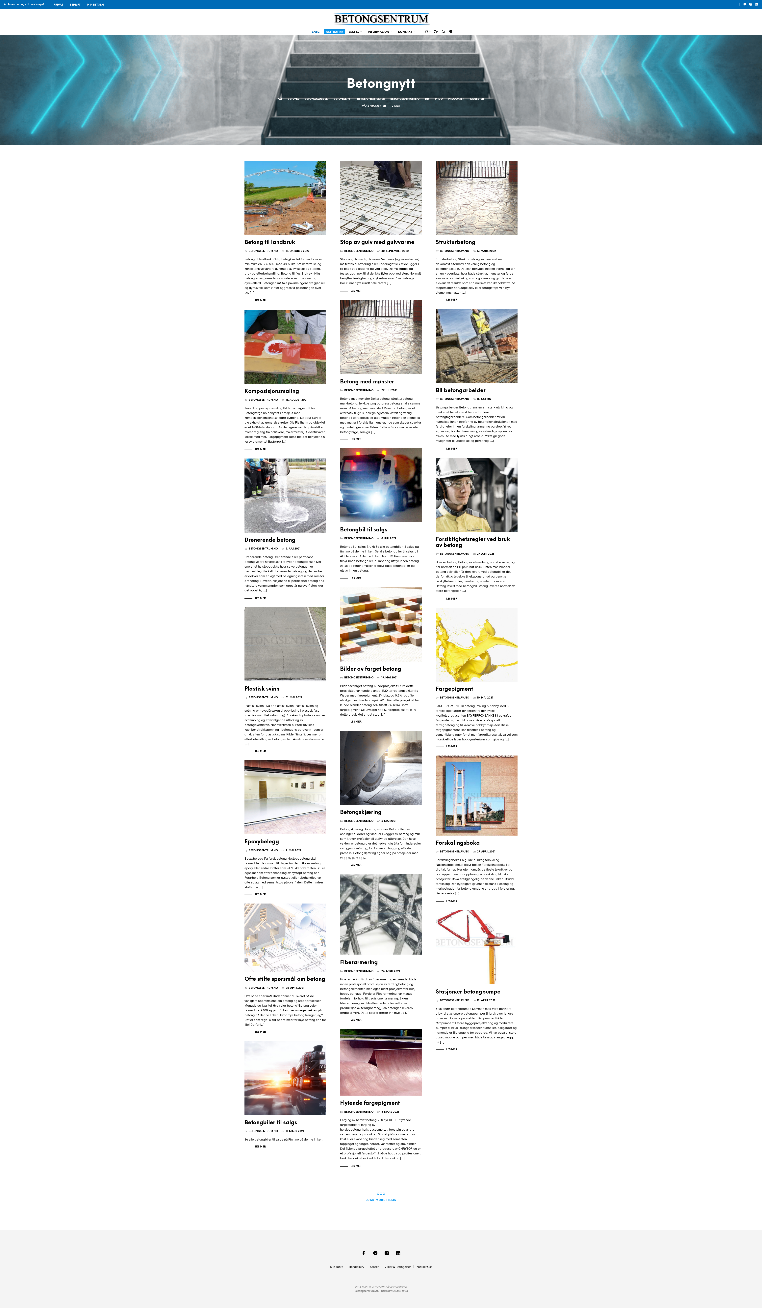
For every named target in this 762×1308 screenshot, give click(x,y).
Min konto (336, 1266)
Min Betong (95, 5)
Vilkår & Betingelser (398, 1266)
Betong (293, 99)
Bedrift (75, 5)
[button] (427, 32)
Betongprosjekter (371, 99)
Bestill (354, 32)
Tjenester (477, 99)
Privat (58, 5)
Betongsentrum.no (404, 99)
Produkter (456, 99)
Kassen (374, 1266)
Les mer (260, 300)
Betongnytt (343, 99)
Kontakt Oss (424, 1266)
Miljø (439, 99)
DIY (427, 99)
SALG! (316, 32)
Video (396, 106)
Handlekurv (356, 1266)
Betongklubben (316, 99)
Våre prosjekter (374, 106)
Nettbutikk (334, 32)
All (280, 99)
